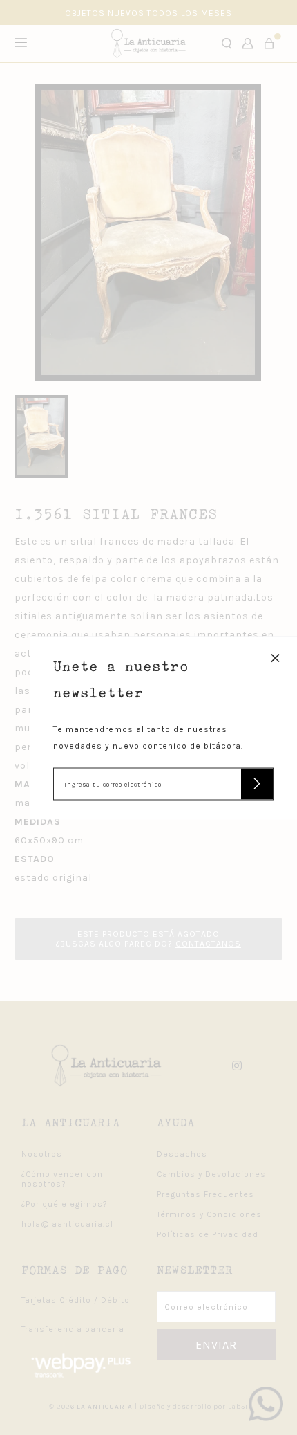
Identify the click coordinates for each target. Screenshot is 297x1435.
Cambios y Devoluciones (211, 1174)
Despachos (182, 1154)
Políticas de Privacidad (207, 1234)
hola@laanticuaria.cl (67, 1224)
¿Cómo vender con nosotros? (62, 1179)
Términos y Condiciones (209, 1214)
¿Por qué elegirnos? (64, 1204)
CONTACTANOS (208, 944)
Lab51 (238, 1406)
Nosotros (41, 1154)
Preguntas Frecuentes (205, 1194)
